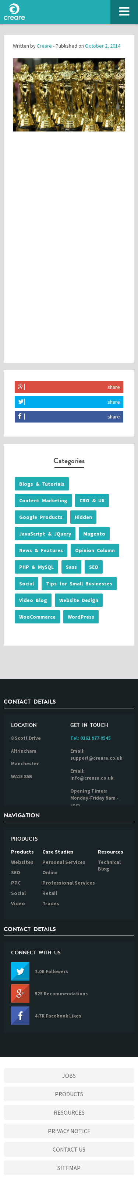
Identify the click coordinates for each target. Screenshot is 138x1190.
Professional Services (68, 882)
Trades (50, 903)
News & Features (41, 550)
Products (22, 851)
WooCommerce (37, 616)
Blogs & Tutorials (41, 484)
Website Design (78, 600)
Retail (49, 893)
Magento (94, 533)
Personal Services (63, 862)
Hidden (83, 517)
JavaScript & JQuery (45, 533)
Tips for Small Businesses (79, 583)
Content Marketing (43, 500)
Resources (110, 851)
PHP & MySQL (36, 567)
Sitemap (69, 1168)
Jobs (69, 1075)
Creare (44, 45)
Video (18, 903)
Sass (71, 567)
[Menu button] (124, 12)
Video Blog (33, 600)
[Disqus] (69, 254)
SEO (93, 567)
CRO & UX (92, 500)
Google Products (41, 517)
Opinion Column (95, 550)
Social (26, 583)
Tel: (90, 738)
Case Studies (58, 851)
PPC (16, 882)
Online (50, 872)
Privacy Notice (69, 1131)
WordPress (81, 616)
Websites (22, 862)
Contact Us (69, 1149)
